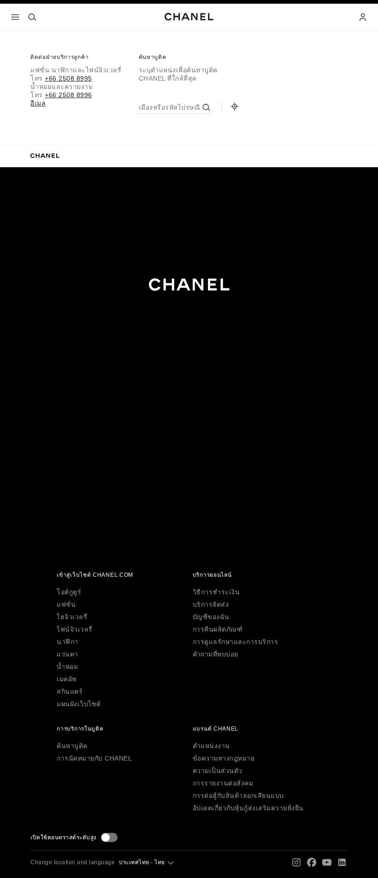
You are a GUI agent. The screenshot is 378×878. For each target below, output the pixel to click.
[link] (234, 106)
